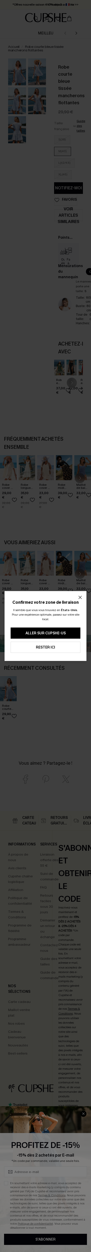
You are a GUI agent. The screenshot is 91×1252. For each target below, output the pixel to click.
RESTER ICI (45, 647)
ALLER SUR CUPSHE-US (46, 633)
